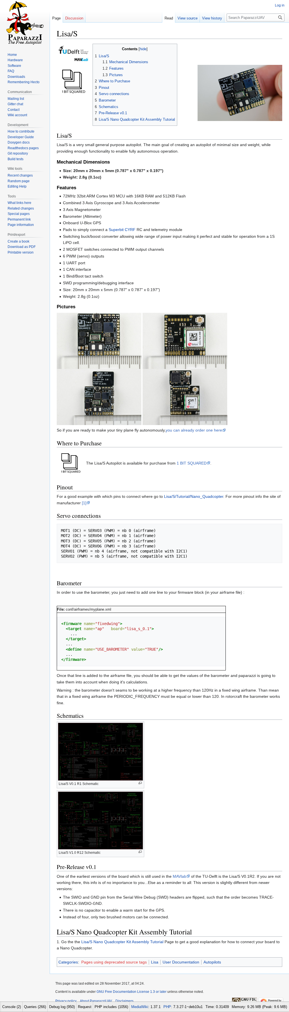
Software (14, 66)
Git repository (18, 153)
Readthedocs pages (23, 148)
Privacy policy (65, 1001)
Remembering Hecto (24, 82)
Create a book (18, 241)
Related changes (21, 208)
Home (12, 55)
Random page (19, 181)
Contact (13, 110)
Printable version (21, 252)
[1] (84, 503)
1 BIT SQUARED (192, 463)
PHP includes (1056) (111, 1007)
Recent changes (20, 175)
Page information (21, 225)
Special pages (19, 214)
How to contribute (21, 131)
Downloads (16, 77)
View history (212, 18)
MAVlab (179, 876)
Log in (279, 5)
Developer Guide (21, 137)
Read (169, 18)
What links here (19, 203)
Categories (68, 962)
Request (84, 1007)
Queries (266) (35, 1007)
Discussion (74, 18)
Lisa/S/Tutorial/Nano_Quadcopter (193, 496)
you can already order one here (194, 430)
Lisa (154, 962)
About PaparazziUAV (96, 1001)
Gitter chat (15, 104)
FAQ (11, 71)
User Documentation (181, 962)
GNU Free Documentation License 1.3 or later (132, 992)
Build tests (15, 159)
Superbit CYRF (122, 229)
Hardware (15, 60)
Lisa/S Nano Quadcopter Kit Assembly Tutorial (122, 942)
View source (188, 18)
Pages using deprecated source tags (114, 962)
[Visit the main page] (24, 22)
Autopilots (212, 962)
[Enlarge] (140, 783)
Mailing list (16, 99)
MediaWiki (139, 1007)
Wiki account (17, 115)
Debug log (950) (62, 1007)
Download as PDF (22, 247)
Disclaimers (124, 1001)
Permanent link (19, 219)
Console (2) (11, 1007)
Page (56, 18)
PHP (167, 1007)
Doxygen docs (19, 142)
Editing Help (17, 186)
